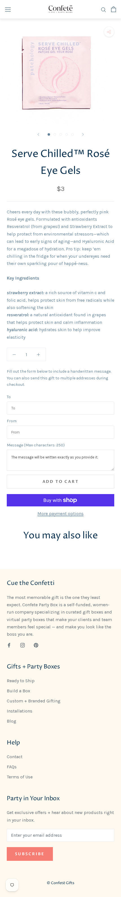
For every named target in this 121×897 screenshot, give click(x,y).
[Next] (83, 134)
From (12, 421)
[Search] (103, 9)
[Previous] (38, 134)
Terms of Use (20, 777)
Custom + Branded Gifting (33, 701)
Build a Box (18, 690)
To (9, 397)
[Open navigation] (8, 9)
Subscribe (30, 854)
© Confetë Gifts (60, 883)
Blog (11, 721)
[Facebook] (9, 645)
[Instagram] (22, 645)
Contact (15, 756)
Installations (19, 711)
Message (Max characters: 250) (36, 445)
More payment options (60, 513)
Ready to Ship (21, 680)
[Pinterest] (36, 645)
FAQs (12, 766)
